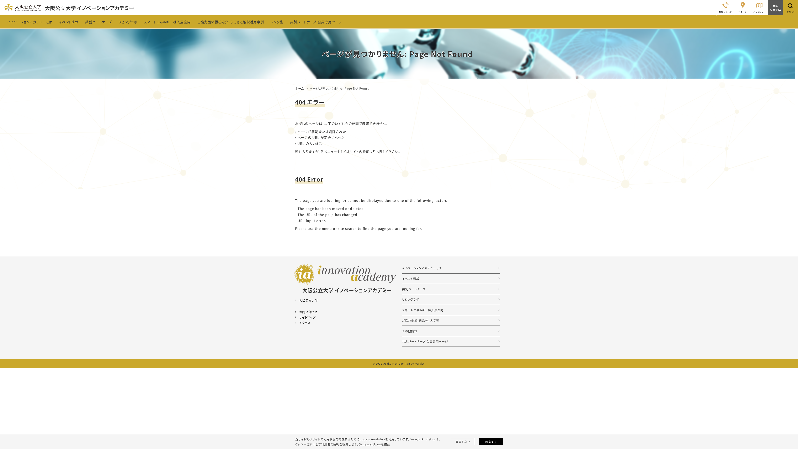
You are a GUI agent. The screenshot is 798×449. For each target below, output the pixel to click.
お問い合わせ (308, 312)
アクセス (305, 323)
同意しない (463, 442)
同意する (491, 442)
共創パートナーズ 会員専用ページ (425, 341)
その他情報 (409, 331)
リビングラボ (410, 299)
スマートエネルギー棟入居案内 (422, 310)
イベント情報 (410, 278)
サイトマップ (307, 317)
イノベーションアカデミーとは (422, 268)
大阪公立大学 (308, 300)
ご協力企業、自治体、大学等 (420, 320)
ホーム (299, 88)
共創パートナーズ (414, 289)
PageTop (788, 426)
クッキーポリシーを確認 (374, 444)
